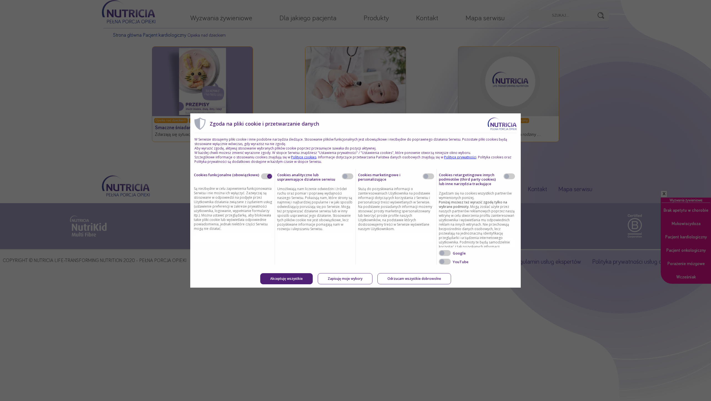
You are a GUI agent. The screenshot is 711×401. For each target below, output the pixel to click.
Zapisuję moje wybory (345, 278)
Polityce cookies (303, 157)
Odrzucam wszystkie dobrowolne (414, 278)
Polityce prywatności (460, 157)
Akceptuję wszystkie (286, 278)
